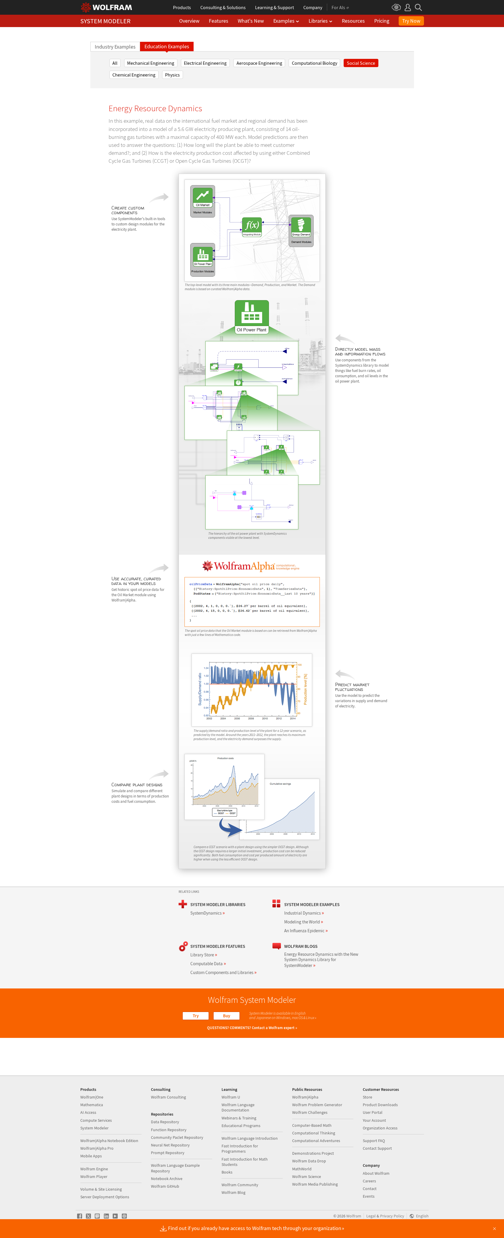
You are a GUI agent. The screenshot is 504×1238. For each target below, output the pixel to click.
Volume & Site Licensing (101, 1189)
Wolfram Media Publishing (315, 1184)
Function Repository (169, 1129)
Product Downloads (380, 1104)
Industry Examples (115, 47)
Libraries (318, 20)
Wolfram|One (91, 1097)
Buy (226, 1015)
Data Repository (165, 1121)
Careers (369, 1181)
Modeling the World (303, 922)
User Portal (372, 1112)
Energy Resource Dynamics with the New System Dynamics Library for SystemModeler (321, 959)
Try (196, 1015)
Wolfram (353, 1216)
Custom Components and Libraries (223, 972)
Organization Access (380, 1128)
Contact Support (377, 1148)
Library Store (203, 955)
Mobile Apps (91, 1156)
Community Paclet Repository (177, 1137)
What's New (251, 20)
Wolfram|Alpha (305, 1097)
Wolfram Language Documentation (238, 1107)
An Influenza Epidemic (306, 930)
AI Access (88, 1112)
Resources (353, 20)
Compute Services (96, 1120)
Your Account (374, 1120)
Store (367, 1097)
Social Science (361, 63)
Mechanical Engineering (150, 63)
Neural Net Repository (170, 1145)
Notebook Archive (166, 1178)
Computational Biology (314, 63)
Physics (172, 75)
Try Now (411, 20)
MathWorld (302, 1168)
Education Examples (166, 46)
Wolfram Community (240, 1184)
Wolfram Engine (94, 1168)
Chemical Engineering (133, 75)
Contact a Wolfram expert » (274, 1027)
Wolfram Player (93, 1176)
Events (369, 1196)
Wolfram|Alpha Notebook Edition (109, 1140)
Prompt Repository (167, 1152)
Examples (284, 20)
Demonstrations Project (313, 1153)
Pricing (381, 20)
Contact (370, 1188)
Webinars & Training (239, 1118)
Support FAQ (374, 1140)
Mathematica (91, 1104)
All (114, 63)
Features (218, 20)
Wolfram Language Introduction (250, 1138)
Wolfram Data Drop (309, 1161)
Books (227, 1172)
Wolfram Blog (233, 1192)
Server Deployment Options (104, 1196)
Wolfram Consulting (168, 1097)
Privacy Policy (392, 1216)
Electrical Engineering (205, 63)
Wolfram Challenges (309, 1112)
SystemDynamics (207, 913)
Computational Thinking (313, 1133)
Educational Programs (241, 1125)
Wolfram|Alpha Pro (97, 1148)
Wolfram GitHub (165, 1186)
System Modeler (94, 1128)
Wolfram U (231, 1097)
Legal (371, 1216)
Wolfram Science (306, 1176)
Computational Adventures (316, 1140)
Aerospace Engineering (259, 63)
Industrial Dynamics (304, 913)
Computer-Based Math (312, 1125)
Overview (189, 20)
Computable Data (208, 963)
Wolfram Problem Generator (317, 1104)
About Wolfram (376, 1173)
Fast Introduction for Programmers (240, 1148)
